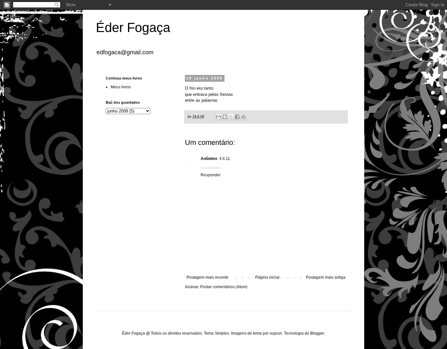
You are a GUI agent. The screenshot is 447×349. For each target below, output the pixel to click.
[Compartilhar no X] (231, 116)
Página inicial (267, 277)
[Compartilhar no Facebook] (237, 116)
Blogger (317, 333)
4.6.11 (224, 158)
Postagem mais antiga (326, 277)
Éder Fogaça (133, 27)
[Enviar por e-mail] (218, 116)
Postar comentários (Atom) (223, 287)
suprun (276, 333)
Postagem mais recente (207, 277)
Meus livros (121, 87)
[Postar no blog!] (225, 116)
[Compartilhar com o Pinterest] (243, 116)
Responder (211, 175)
